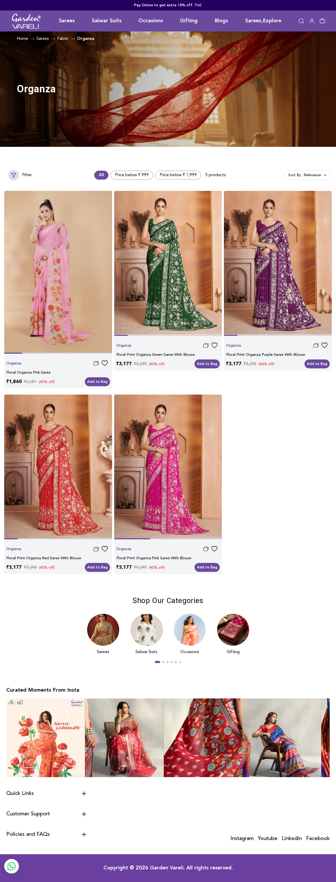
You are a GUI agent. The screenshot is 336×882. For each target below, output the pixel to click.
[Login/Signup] (312, 21)
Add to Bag (97, 382)
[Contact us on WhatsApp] (11, 866)
